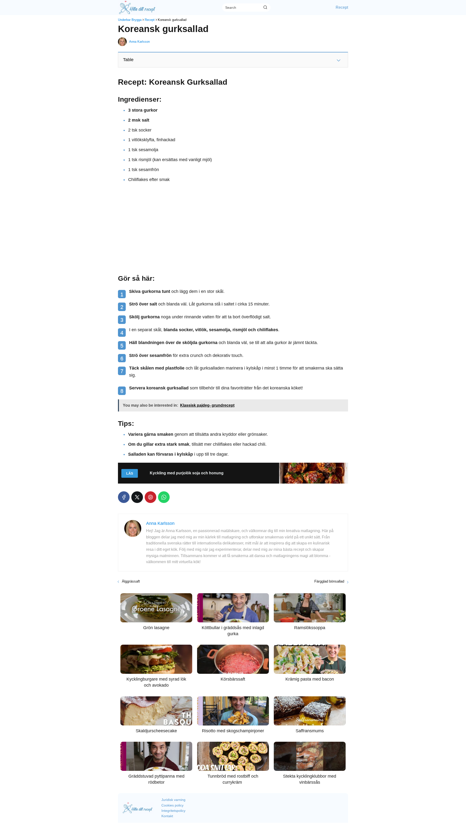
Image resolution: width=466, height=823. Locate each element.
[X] (137, 497)
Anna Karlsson (139, 41)
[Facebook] (124, 497)
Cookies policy (172, 805)
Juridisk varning (173, 800)
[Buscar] (265, 7)
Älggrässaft (131, 581)
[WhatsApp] (164, 497)
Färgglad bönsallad (329, 581)
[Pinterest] (150, 497)
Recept (342, 7)
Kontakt (167, 816)
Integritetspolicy (173, 811)
